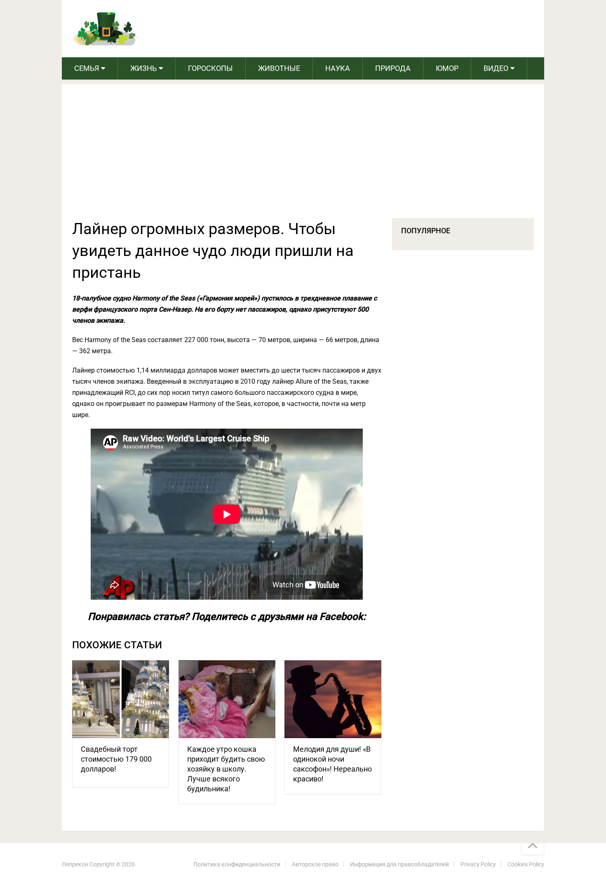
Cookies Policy (525, 864)
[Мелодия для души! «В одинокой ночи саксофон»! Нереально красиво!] (332, 699)
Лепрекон (75, 864)
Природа (393, 68)
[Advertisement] (303, 156)
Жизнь (143, 68)
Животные (279, 68)
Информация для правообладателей (399, 864)
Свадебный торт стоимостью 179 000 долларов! (116, 759)
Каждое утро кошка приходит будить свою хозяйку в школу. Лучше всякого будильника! (226, 769)
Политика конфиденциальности (236, 864)
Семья (86, 68)
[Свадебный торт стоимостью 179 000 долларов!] (120, 699)
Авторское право (315, 864)
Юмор (447, 68)
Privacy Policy (478, 864)
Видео (496, 68)
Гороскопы (210, 68)
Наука (337, 68)
